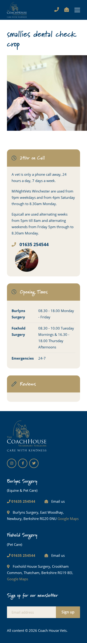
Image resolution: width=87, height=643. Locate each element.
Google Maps (68, 518)
